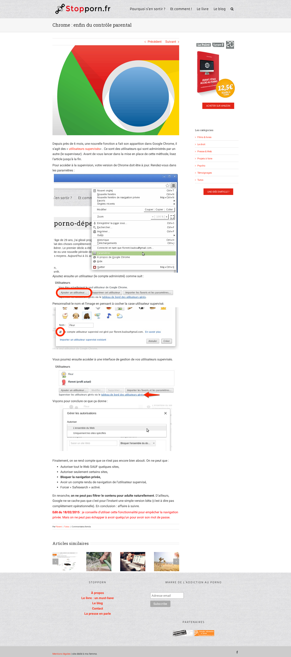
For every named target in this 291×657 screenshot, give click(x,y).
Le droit (201, 144)
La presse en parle (97, 613)
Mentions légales (61, 653)
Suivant (170, 41)
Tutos (66, 527)
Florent (59, 527)
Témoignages (204, 172)
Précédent (155, 41)
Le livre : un (97, 598)
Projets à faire (204, 158)
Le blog (97, 603)
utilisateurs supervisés (84, 149)
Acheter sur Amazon (218, 105)
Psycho (201, 165)
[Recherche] (232, 8)
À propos (97, 593)
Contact (97, 608)
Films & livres (204, 137)
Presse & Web (204, 151)
